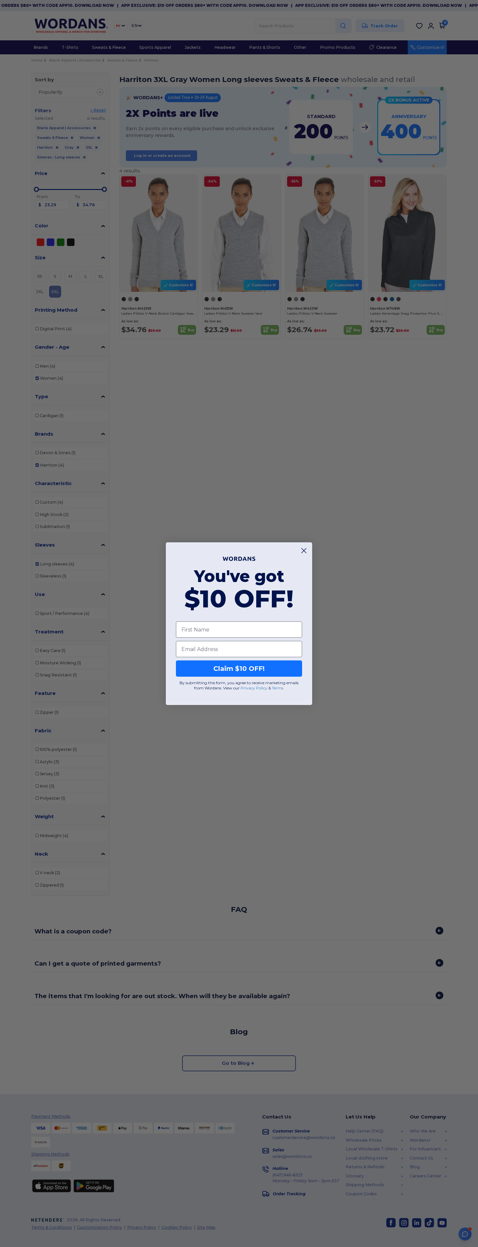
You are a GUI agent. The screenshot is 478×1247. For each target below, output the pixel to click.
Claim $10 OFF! (239, 668)
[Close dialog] (304, 550)
